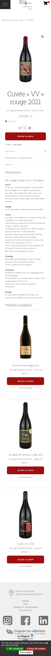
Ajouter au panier (25, 136)
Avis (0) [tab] (8, 164)
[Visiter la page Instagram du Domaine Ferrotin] (7, 620)
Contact (25, 601)
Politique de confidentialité (25, 607)
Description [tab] (10, 151)
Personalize (26, 652)
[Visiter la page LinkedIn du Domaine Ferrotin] (43, 620)
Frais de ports (25, 610)
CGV (25, 604)
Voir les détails (25, 388)
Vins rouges (14, 20)
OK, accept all (15, 649)
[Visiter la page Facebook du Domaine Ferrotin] (25, 620)
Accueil (7, 20)
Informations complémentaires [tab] (18, 158)
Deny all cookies (36, 649)
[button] (42, 36)
